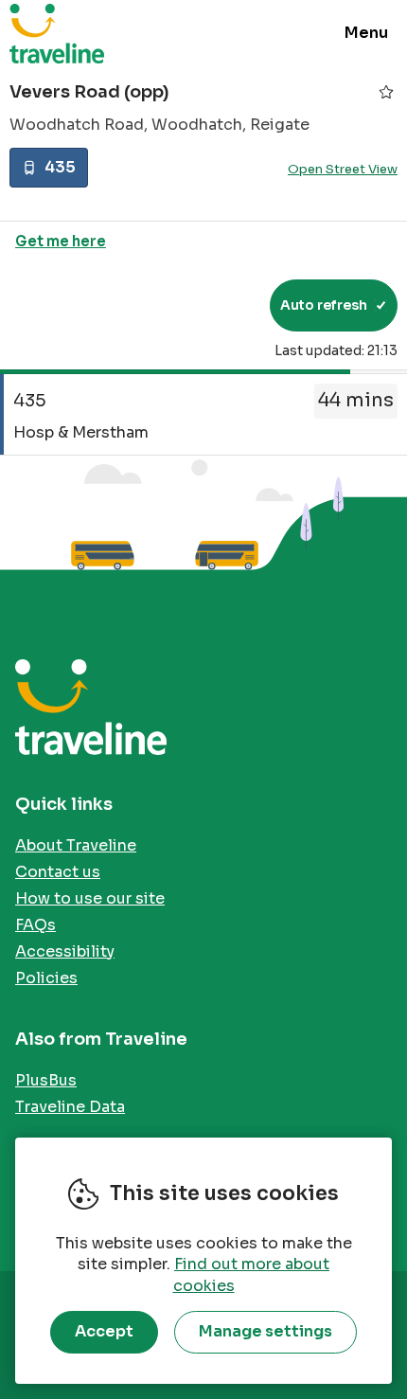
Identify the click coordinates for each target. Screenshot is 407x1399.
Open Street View (343, 169)
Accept (104, 1331)
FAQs (35, 925)
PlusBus (46, 1080)
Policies (46, 978)
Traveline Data (70, 1107)
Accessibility (65, 951)
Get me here (60, 241)
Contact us (57, 872)
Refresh (221, 305)
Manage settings (265, 1331)
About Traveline (75, 845)
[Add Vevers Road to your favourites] (386, 92)
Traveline (56, 33)
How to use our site (90, 898)
